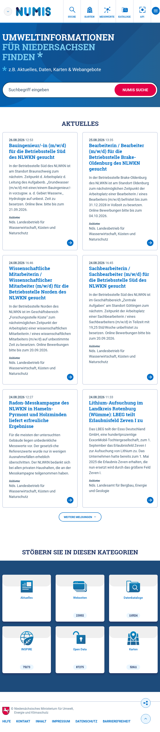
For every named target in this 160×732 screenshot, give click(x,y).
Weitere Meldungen (78, 517)
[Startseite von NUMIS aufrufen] (39, 11)
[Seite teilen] (146, 703)
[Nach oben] (146, 719)
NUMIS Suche (135, 90)
